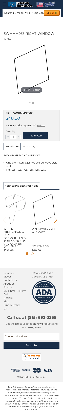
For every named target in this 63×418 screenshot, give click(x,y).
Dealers (8, 297)
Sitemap (8, 287)
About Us (9, 283)
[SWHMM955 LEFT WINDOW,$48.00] (44, 222)
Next (55, 220)
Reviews (26, 146)
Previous (4, 220)
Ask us (41, 125)
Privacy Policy (12, 305)
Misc (6, 301)
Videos (7, 276)
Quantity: (11, 131)
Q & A (7, 308)
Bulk (6, 294)
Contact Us (10, 280)
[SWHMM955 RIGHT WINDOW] (30, 103)
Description (12, 146)
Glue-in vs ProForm (15, 290)
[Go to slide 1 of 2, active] (27, 253)
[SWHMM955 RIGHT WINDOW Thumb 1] (33, 103)
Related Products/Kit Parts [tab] (21, 185)
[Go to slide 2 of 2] (32, 253)
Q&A (35, 146)
